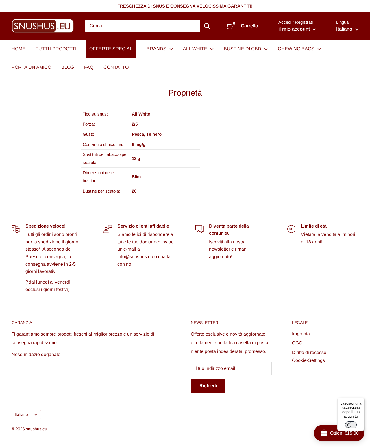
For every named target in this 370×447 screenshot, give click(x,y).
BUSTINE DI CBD (242, 48)
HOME (18, 48)
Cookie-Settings (308, 360)
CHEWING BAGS (296, 48)
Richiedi (208, 385)
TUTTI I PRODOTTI (56, 48)
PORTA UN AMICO (31, 67)
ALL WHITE (195, 48)
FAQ (88, 67)
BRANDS (156, 48)
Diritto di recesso (309, 352)
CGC (297, 342)
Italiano (21, 414)
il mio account (294, 29)
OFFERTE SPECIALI (111, 48)
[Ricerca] (207, 26)
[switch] (351, 424)
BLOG (67, 67)
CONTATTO (116, 67)
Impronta (301, 333)
